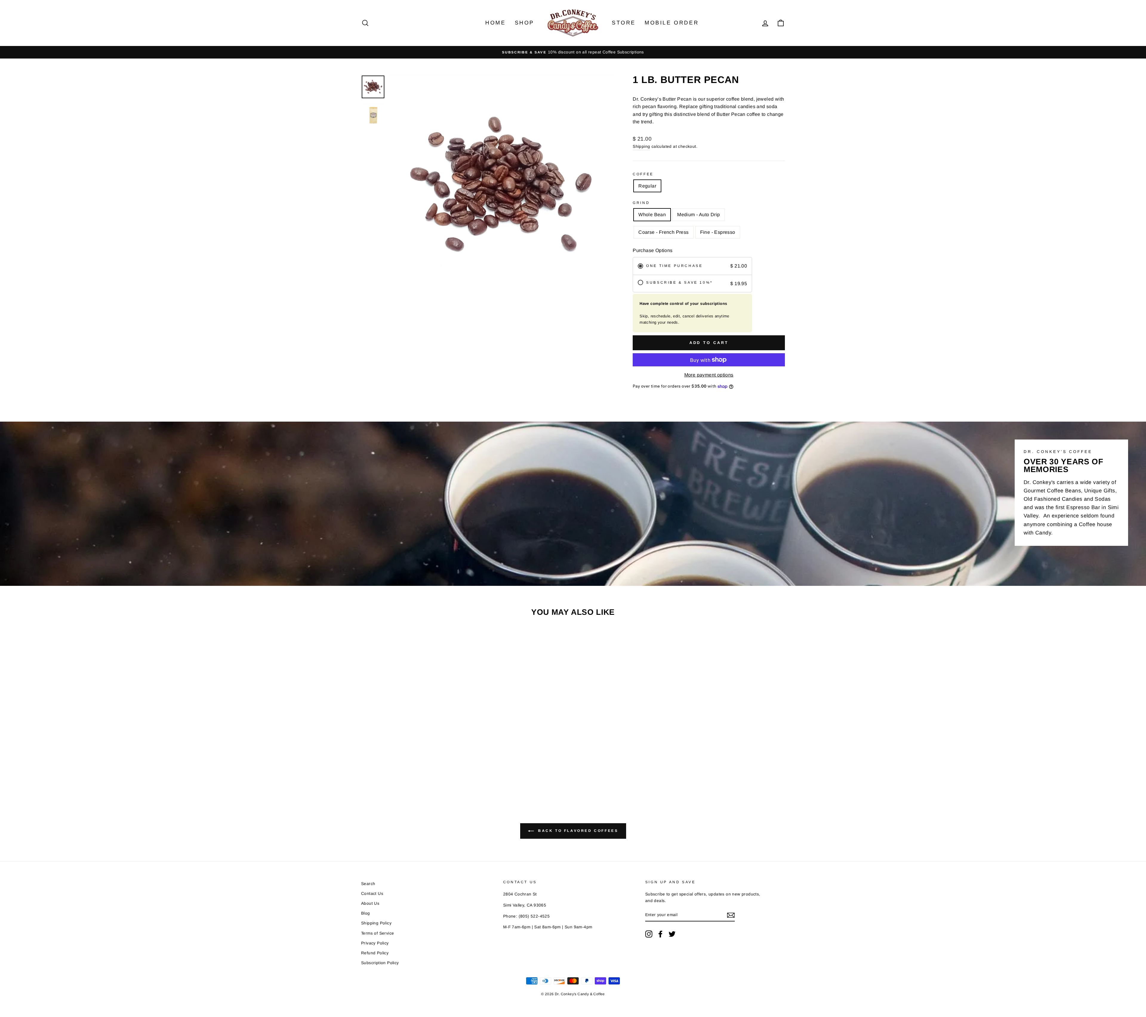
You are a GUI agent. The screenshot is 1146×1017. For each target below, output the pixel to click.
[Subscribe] (731, 915)
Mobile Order (672, 23)
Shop (524, 23)
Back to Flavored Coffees (577, 831)
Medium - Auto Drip (698, 214)
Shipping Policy (376, 923)
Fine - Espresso (717, 232)
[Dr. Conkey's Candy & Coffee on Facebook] (660, 934)
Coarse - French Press (663, 232)
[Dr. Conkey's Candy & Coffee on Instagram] (648, 934)
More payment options (709, 374)
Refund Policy (375, 953)
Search (368, 883)
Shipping (641, 146)
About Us (370, 903)
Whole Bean (652, 214)
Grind (641, 203)
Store (624, 23)
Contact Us (372, 893)
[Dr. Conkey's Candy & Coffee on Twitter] (672, 934)
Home (495, 23)
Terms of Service (377, 933)
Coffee (643, 174)
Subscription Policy (380, 963)
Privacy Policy (375, 943)
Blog (365, 913)
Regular (647, 185)
